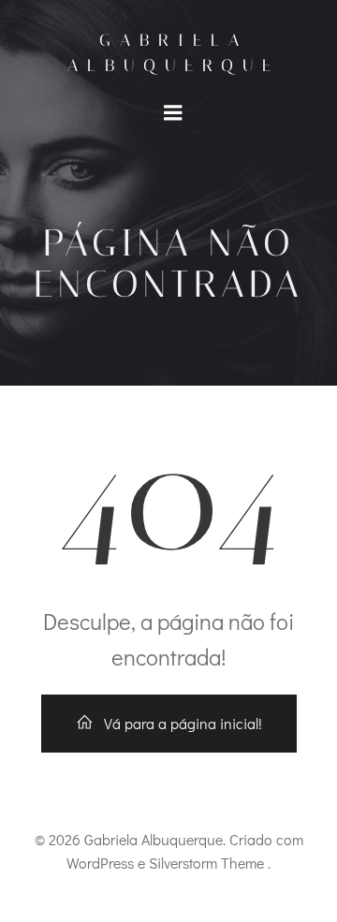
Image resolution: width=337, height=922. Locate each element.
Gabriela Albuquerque (173, 53)
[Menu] (173, 113)
